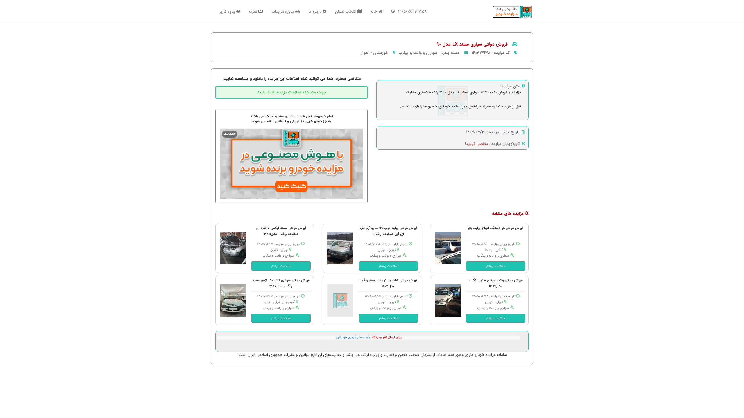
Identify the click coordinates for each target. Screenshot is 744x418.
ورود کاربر (227, 11)
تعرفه (253, 11)
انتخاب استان (346, 11)
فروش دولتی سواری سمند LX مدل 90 (472, 44)
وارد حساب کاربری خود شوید (352, 337)
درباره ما (316, 11)
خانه (374, 11)
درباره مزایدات (283, 11)
